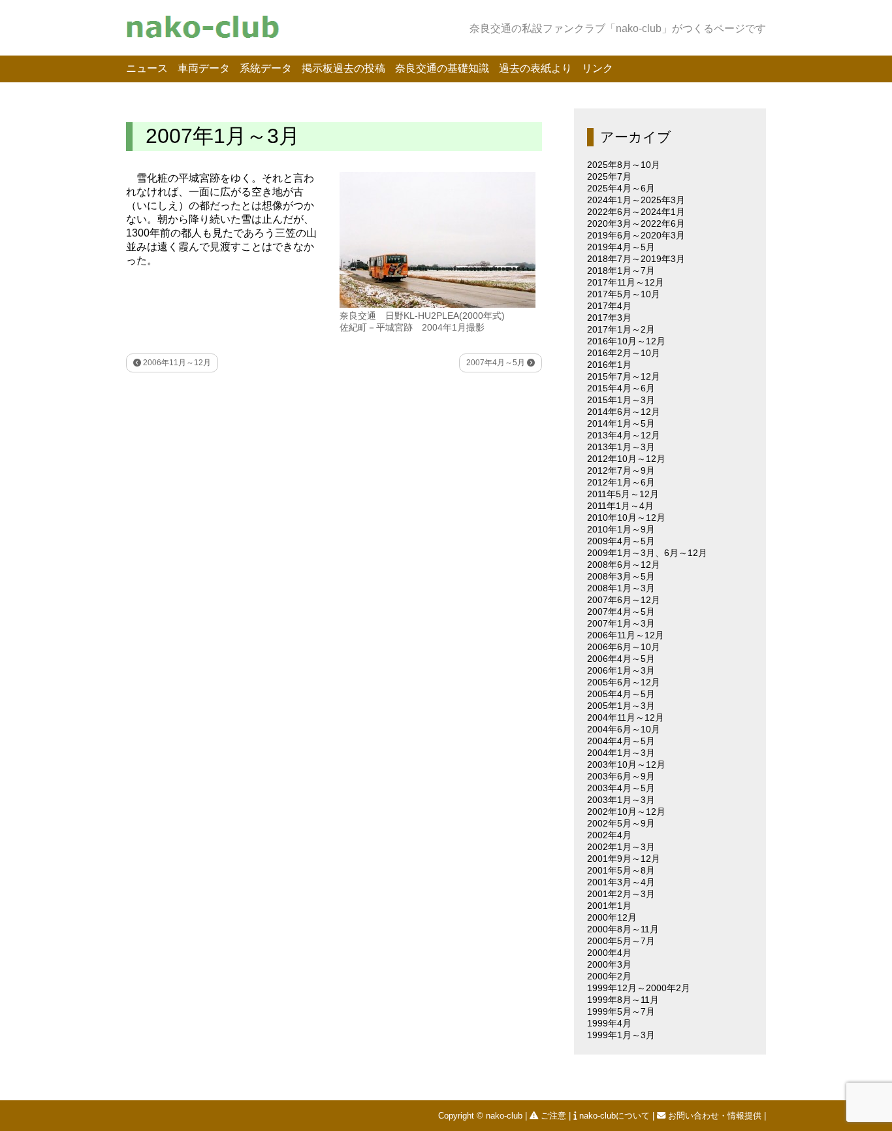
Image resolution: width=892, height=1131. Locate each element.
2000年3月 (609, 964)
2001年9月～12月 (623, 858)
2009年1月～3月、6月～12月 (647, 553)
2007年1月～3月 (621, 623)
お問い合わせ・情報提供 (714, 1116)
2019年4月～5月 (621, 247)
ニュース (147, 68)
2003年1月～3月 (621, 800)
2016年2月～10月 (623, 353)
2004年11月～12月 (625, 717)
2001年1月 (609, 905)
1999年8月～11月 (623, 999)
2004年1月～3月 (621, 752)
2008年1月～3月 (621, 588)
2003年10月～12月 (626, 764)
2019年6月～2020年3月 (636, 235)
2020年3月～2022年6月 (636, 223)
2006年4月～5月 (621, 658)
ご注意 (553, 1116)
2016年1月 (609, 364)
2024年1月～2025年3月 (636, 200)
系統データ (266, 68)
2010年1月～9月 (621, 529)
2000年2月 (609, 976)
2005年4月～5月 (621, 694)
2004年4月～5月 (621, 741)
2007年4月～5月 (496, 362)
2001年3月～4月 (621, 882)
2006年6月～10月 (623, 647)
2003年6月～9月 (621, 776)
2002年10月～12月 (626, 811)
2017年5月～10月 (623, 294)
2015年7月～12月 (623, 376)
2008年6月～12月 (623, 564)
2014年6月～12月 (623, 411)
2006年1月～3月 (621, 670)
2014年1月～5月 (621, 423)
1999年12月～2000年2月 (638, 988)
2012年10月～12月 (626, 458)
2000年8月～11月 (623, 929)
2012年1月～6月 (621, 482)
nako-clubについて (614, 1116)
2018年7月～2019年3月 (636, 259)
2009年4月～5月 (621, 541)
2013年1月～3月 (621, 447)
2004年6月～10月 (623, 729)
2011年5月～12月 (623, 494)
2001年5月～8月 (621, 870)
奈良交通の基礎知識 (442, 68)
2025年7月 (609, 176)
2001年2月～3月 (621, 894)
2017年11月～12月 (625, 282)
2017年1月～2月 (621, 329)
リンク (597, 68)
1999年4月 (609, 1023)
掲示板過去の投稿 (343, 68)
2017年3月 (609, 317)
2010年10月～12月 (626, 517)
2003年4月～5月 (621, 788)
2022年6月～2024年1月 (636, 211)
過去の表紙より (535, 68)
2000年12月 (612, 917)
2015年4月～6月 (621, 388)
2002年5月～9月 (621, 823)
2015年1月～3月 (621, 400)
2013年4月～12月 (623, 435)
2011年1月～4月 (620, 505)
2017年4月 (609, 306)
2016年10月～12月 (626, 341)
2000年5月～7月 (621, 941)
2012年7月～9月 (621, 470)
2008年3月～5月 (621, 576)
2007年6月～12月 (623, 600)
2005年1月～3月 (621, 705)
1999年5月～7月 (621, 1011)
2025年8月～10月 (623, 164)
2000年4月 (609, 952)
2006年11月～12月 (176, 362)
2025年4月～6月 (621, 188)
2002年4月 (609, 835)
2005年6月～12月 (623, 682)
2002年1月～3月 (621, 847)
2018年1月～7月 (621, 270)
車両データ (204, 68)
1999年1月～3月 (621, 1035)
